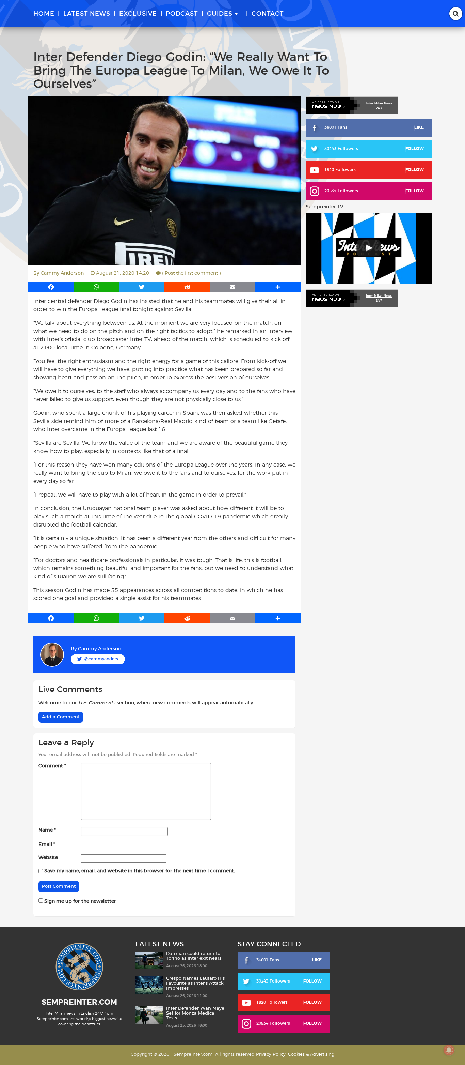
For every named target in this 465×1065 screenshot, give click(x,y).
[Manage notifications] (449, 1050)
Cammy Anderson (62, 273)
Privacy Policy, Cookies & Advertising (295, 1054)
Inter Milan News (379, 296)
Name (47, 830)
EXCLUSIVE (138, 14)
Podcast (182, 14)
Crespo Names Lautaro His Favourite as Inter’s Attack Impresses (195, 983)
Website (48, 857)
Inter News (379, 103)
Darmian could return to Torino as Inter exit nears (193, 956)
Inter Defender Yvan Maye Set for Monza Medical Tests (195, 1013)
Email (46, 844)
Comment (52, 766)
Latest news (86, 14)
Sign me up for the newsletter (79, 901)
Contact (268, 14)
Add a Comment (61, 717)
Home (43, 14)
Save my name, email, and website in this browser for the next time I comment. (139, 871)
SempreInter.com (79, 1002)
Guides (220, 14)
